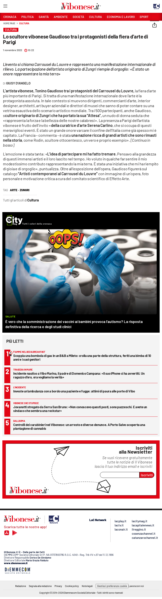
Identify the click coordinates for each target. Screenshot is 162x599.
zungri (24, 190)
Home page (9, 23)
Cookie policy (72, 586)
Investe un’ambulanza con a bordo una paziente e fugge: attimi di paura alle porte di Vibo (74, 391)
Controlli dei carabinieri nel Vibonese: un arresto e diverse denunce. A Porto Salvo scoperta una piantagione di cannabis (79, 426)
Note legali (87, 586)
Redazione (20, 586)
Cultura (24, 23)
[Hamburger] (5, 7)
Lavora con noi (136, 586)
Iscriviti (147, 475)
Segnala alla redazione (40, 586)
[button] (154, 25)
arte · (14, 190)
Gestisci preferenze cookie (112, 586)
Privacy (58, 586)
